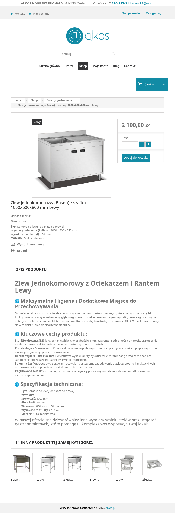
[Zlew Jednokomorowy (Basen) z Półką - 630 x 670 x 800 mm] (127, 464)
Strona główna (49, 66)
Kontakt (20, 14)
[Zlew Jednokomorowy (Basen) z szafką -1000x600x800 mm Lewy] (71, 158)
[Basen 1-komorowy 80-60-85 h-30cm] (22, 464)
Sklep (83, 66)
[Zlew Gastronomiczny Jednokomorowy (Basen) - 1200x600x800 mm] (74, 464)
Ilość (125, 138)
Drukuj (22, 251)
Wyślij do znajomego (31, 244)
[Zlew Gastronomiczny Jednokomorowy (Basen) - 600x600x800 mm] (48, 464)
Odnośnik (17, 216)
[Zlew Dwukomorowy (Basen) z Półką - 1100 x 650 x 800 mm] (153, 464)
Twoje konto (131, 13)
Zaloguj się (153, 13)
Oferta (69, 66)
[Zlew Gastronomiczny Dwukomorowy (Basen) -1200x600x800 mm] (101, 464)
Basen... (16, 479)
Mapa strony (41, 14)
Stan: (14, 221)
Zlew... (41, 479)
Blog (116, 66)
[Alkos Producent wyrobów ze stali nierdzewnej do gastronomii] (87, 35)
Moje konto (100, 66)
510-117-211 (121, 3)
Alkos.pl (110, 508)
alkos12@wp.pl (143, 3)
